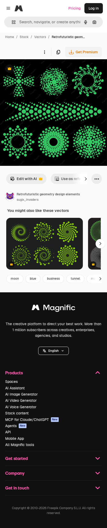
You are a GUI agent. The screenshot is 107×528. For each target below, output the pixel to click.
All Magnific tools (19, 444)
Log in (94, 8)
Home (9, 37)
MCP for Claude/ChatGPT (31, 419)
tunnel (75, 279)
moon (15, 279)
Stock (24, 37)
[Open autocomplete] (11, 22)
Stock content (17, 413)
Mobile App (14, 438)
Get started (16, 458)
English (53, 351)
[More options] (44, 52)
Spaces (11, 381)
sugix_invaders (27, 200)
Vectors (40, 37)
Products (14, 372)
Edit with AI (23, 180)
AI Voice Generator (20, 407)
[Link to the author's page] (10, 197)
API (8, 432)
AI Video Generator (21, 400)
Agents (15, 425)
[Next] (85, 179)
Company (14, 473)
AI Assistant (15, 388)
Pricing (74, 8)
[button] (53, 351)
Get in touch (17, 487)
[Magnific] (53, 309)
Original (33, 69)
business (53, 279)
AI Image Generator (21, 394)
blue (33, 279)
